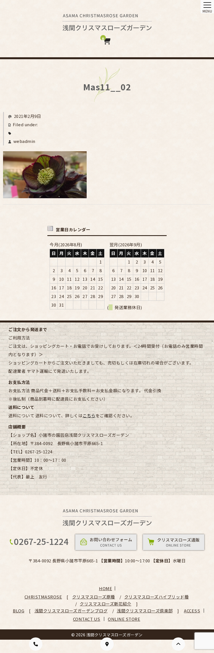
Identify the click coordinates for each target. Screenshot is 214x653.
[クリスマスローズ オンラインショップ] (107, 26)
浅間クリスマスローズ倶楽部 (145, 611)
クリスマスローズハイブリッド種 (156, 597)
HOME (105, 588)
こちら (89, 415)
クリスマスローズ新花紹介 (105, 604)
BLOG (18, 611)
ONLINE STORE (124, 619)
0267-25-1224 (41, 541)
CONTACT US (86, 619)
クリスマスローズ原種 (93, 597)
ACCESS (192, 611)
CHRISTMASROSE (43, 597)
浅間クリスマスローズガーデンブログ (71, 611)
